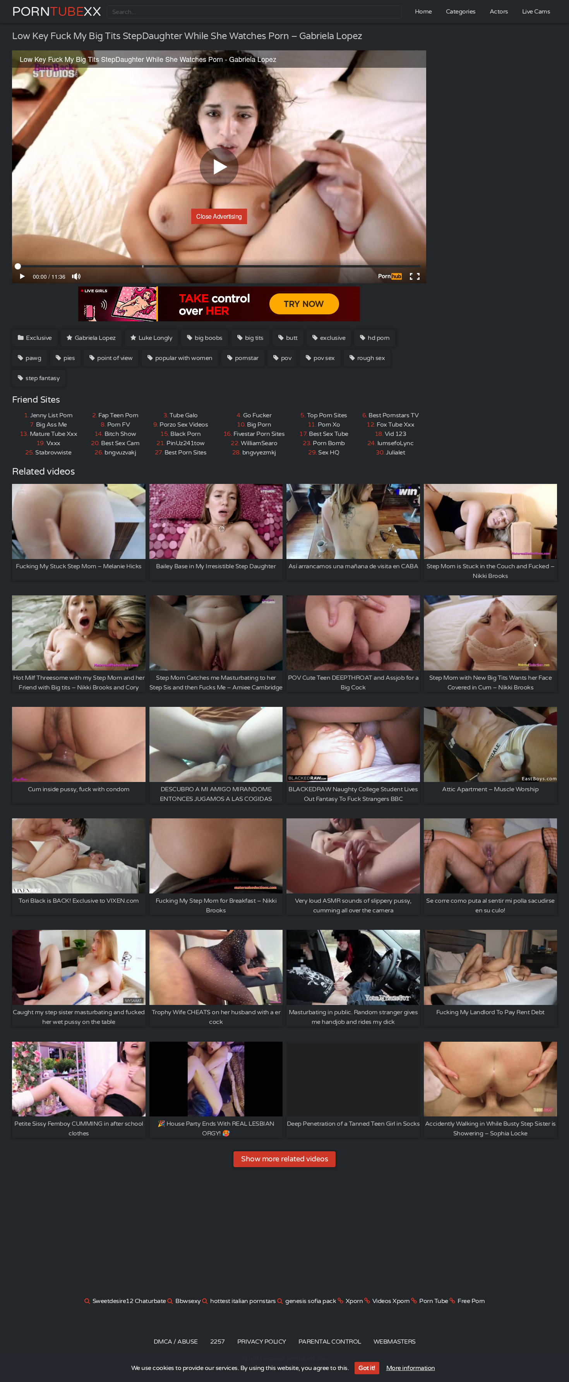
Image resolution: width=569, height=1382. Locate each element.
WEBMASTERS (395, 1342)
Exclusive (38, 338)
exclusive (332, 338)
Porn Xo (329, 425)
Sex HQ (328, 452)
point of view (114, 358)
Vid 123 (395, 434)
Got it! (366, 1368)
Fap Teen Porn (118, 415)
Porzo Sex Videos (183, 425)
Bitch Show (120, 434)
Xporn (354, 1301)
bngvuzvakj (120, 452)
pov (285, 358)
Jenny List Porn (51, 415)
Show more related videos (284, 1158)
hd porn (378, 338)
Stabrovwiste (53, 452)
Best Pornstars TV (393, 415)
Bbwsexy (188, 1301)
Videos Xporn (391, 1301)
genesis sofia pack (310, 1301)
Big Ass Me (51, 425)
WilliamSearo (259, 443)
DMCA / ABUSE (176, 1342)
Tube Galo (184, 415)
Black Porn (185, 434)
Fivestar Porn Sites (259, 434)
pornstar (246, 358)
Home (423, 11)
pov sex (323, 358)
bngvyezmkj (259, 452)
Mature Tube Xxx (53, 434)
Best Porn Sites (186, 452)
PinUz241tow (185, 443)
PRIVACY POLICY (261, 1342)
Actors (499, 11)
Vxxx (53, 443)
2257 (217, 1342)
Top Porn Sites (327, 415)
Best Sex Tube (328, 434)
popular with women (183, 358)
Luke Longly (154, 338)
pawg (32, 358)
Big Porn (259, 425)
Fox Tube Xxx (395, 425)
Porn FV (118, 425)
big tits (253, 338)
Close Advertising (219, 216)
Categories (461, 11)
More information (410, 1368)
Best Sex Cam (120, 443)
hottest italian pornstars (243, 1301)
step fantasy (42, 378)
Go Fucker (257, 415)
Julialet (395, 452)
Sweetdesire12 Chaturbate (129, 1301)
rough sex (370, 358)
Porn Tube (433, 1301)
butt (291, 338)
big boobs (208, 338)
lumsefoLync (395, 443)
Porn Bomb (329, 443)
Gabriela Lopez (94, 338)
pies (68, 358)
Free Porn (471, 1301)
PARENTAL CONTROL (329, 1342)
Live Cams (536, 11)
